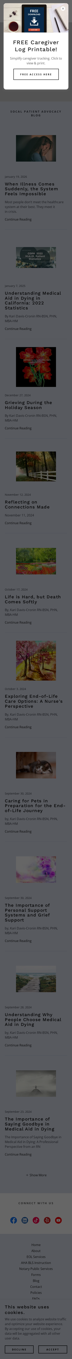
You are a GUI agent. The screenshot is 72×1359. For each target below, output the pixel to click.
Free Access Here (36, 74)
